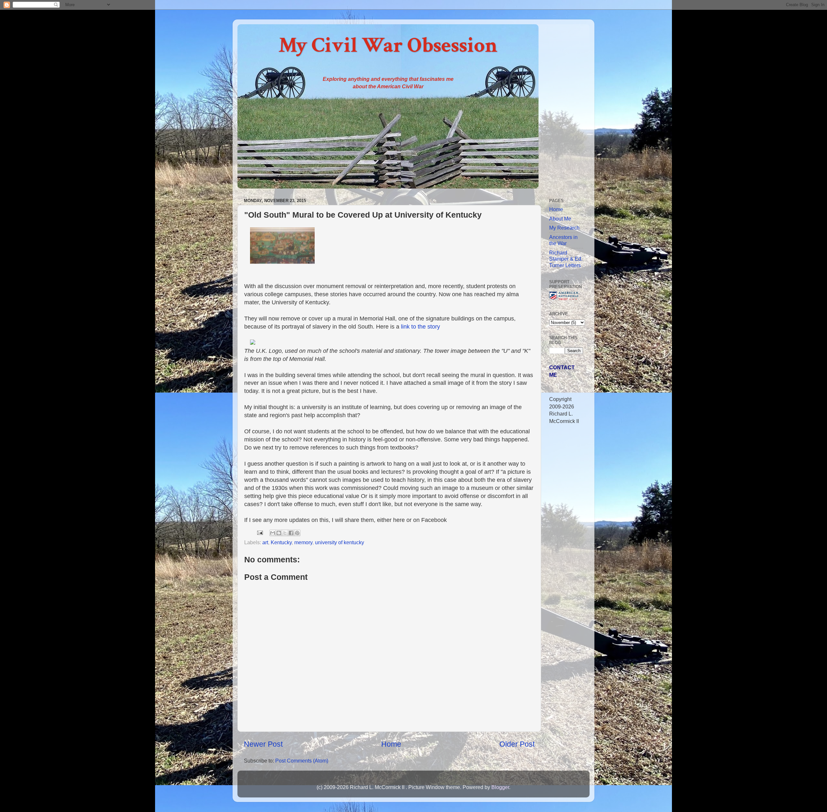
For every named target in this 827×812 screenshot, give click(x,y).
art (265, 542)
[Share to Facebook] (291, 533)
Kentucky (281, 542)
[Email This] (272, 533)
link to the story (420, 326)
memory (303, 542)
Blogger (500, 787)
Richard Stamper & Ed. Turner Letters (565, 259)
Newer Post (263, 744)
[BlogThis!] (279, 533)
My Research (564, 228)
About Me (560, 219)
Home (391, 744)
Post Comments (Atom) (301, 760)
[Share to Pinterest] (297, 533)
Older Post (517, 744)
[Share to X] (285, 533)
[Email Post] (259, 532)
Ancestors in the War (563, 240)
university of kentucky (339, 542)
